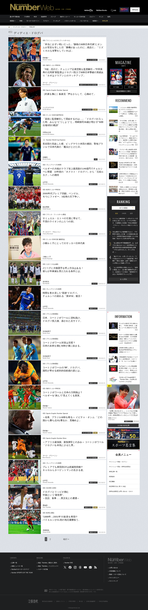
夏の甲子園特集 (15, 17)
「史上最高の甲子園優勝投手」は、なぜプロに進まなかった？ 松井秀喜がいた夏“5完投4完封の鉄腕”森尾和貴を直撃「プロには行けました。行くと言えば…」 (125, 247)
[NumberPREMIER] (124, 9)
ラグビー (46, 21)
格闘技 (12, 21)
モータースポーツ (32, 21)
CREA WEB (72, 601)
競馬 (108, 17)
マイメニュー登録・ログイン (118, 462)
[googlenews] (90, 568)
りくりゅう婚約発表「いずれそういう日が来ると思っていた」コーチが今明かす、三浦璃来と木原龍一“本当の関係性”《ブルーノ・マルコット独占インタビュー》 (125, 223)
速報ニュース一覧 (17, 566)
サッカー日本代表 (79, 17)
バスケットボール (70, 21)
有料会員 (135, 9)
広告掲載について (115, 571)
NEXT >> (66, 539)
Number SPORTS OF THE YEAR (22, 572)
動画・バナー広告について (117, 574)
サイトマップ (113, 581)
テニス (101, 17)
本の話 (81, 601)
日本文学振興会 (103, 601)
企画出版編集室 (90, 601)
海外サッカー (64, 17)
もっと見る (123, 279)
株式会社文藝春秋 (47, 601)
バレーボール (84, 21)
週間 (131, 213)
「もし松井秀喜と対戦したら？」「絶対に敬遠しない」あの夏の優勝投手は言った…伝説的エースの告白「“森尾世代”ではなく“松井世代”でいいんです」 (125, 271)
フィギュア (56, 21)
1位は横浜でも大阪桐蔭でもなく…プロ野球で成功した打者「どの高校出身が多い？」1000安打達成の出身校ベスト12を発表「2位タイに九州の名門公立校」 (125, 235)
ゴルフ (91, 17)
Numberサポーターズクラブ (20, 569)
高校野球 (44, 17)
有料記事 (105, 21)
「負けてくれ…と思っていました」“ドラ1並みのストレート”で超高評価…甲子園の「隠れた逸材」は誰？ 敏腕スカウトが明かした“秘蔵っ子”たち (125, 260)
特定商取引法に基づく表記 (117, 486)
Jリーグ (53, 17)
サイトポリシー (114, 577)
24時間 (124, 213)
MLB (35, 17)
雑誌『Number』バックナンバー (48, 566)
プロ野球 (27, 17)
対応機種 (112, 481)
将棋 (21, 21)
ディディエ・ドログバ (19, 27)
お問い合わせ (113, 567)
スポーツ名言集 (43, 569)
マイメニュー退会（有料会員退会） (120, 466)
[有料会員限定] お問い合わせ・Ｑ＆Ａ (121, 491)
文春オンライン (60, 601)
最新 (116, 213)
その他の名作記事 (123, 425)
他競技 (95, 21)
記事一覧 (14, 563)
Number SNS (69, 563)
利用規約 (112, 476)
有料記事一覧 (113, 471)
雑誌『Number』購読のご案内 (47, 563)
